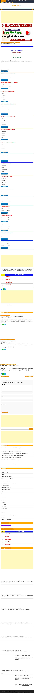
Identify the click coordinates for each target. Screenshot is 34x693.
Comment (3, 384)
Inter (2, 491)
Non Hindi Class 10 (4, 508)
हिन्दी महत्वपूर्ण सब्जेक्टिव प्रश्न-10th (6, 519)
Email (3, 396)
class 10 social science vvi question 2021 (29, 376)
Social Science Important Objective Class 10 (8, 513)
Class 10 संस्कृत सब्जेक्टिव (5, 485)
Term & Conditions (30, 692)
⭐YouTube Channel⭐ (4, 2)
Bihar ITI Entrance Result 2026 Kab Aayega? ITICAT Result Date (11, 457)
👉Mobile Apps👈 (10, 2)
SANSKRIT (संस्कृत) (9, 285)
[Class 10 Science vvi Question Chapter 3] (16, 332)
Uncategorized (4, 517)
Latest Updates (4, 500)
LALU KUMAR (10, 305)
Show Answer (4, 71)
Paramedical (3, 510)
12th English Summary (5, 470)
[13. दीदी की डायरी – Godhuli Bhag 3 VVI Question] (16, 357)
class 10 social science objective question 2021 (5, 376)
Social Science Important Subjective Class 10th (9, 515)
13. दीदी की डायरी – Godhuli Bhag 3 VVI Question (9, 365)
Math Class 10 (4, 502)
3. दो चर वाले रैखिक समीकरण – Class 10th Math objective (11, 316)
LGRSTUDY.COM (17, 6)
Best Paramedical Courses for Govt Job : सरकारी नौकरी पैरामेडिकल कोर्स (12, 461)
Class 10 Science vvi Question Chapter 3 (8, 341)
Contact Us (19, 692)
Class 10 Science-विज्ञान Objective (5, 339)
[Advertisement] (17, 17)
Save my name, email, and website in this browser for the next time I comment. (4, 407)
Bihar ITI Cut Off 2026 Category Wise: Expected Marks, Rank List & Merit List (13, 455)
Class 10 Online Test (5, 480)
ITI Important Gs (4, 498)
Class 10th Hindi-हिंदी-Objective (6, 487)
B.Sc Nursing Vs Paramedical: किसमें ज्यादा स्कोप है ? (23, 675)
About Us (16, 692)
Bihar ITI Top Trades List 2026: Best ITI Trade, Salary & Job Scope (11, 451)
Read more (9, 583)
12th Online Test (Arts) (5, 472)
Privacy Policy (24, 692)
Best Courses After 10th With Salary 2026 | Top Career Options (11, 449)
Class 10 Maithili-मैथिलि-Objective (7, 476)
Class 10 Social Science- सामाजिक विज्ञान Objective (7, 42)
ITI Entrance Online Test (5, 495)
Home (13, 692)
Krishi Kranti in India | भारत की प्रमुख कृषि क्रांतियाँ (8, 464)
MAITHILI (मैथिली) (7, 541)
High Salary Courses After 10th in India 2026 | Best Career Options (17, 0)
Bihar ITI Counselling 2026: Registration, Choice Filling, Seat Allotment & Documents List (15, 453)
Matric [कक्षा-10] (17, 42)
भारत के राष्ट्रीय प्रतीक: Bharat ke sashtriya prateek (9, 459)
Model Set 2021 (4, 506)
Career (3, 474)
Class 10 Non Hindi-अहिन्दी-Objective (5, 364)
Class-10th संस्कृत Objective (6, 489)
